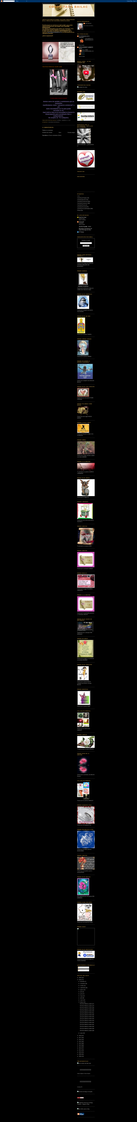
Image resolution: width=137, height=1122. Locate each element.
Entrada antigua (71, 132)
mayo (81, 995)
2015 (80, 1041)
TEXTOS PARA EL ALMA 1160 (87, 1026)
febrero (82, 1002)
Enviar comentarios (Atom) (55, 135)
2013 (80, 1046)
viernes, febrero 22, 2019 (64, 120)
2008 (80, 1056)
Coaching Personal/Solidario (83, 208)
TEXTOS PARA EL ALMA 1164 (87, 1018)
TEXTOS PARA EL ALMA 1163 (87, 1020)
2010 (80, 1052)
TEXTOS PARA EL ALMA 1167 (87, 1012)
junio (81, 993)
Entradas (81, 967)
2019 (80, 979)
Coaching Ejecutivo (81, 199)
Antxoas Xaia (82, 218)
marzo (81, 1000)
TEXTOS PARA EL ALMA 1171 (87, 1003)
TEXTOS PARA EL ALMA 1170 (87, 1006)
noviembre (82, 983)
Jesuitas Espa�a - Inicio (85, 226)
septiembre (83, 987)
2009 (80, 1054)
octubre (82, 985)
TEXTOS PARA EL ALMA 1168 (87, 1010)
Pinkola (79, 210)
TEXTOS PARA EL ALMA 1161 (87, 1024)
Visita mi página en (83, 1073)
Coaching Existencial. (82, 203)
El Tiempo (81, 232)
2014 (80, 1043)
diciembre (82, 981)
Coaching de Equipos (82, 197)
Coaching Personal (81, 206)
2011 (80, 1050)
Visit (79, 1086)
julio (81, 991)
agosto (82, 989)
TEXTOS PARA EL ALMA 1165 (87, 1016)
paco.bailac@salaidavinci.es (55, 32)
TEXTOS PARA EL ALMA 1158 (87, 1030)
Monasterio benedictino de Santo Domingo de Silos (85, 229)
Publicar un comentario (47, 130)
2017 (80, 1037)
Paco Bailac (88, 23)
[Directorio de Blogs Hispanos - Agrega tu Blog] (86, 1104)
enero (81, 1033)
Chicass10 (81, 221)
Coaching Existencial (54, 122)
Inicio (60, 132)
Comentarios (82, 970)
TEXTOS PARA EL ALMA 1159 (87, 1028)
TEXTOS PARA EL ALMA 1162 (87, 1022)
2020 (80, 977)
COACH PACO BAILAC (68, 6)
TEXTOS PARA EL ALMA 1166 (87, 1014)
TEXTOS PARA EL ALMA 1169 (52, 66)
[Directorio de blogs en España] (84, 1091)
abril (81, 998)
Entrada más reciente (47, 132)
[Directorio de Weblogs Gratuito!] (80, 1098)
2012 (80, 1048)
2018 (80, 1035)
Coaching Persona (81, 205)
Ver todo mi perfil (88, 25)
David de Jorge (82, 217)
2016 (80, 1039)
